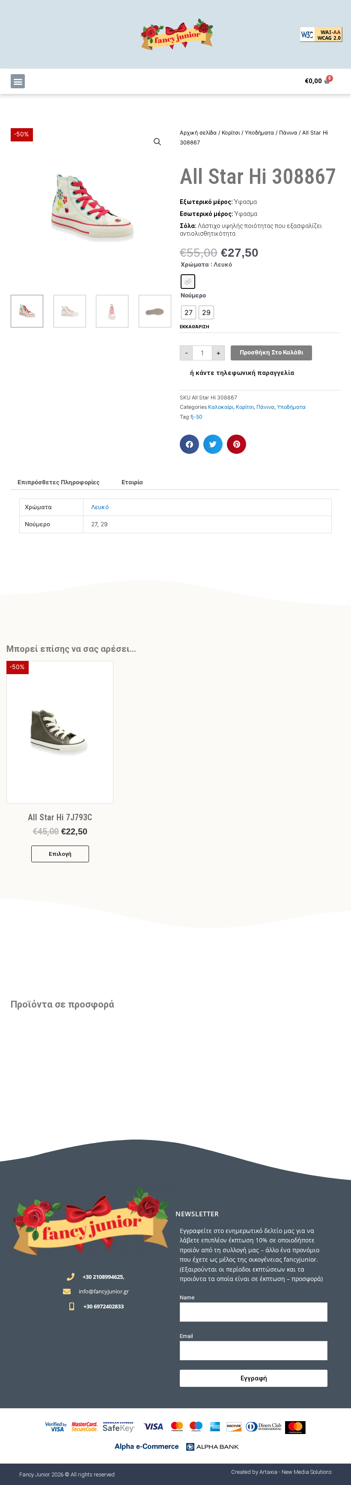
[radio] (187, 281)
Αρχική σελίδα (198, 132)
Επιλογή (60, 853)
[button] (18, 81)
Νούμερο (193, 295)
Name (187, 1297)
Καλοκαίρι (220, 407)
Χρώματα (195, 264)
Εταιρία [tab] (132, 482)
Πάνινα (288, 132)
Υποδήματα (259, 132)
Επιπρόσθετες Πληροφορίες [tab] (59, 482)
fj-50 (196, 417)
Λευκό (100, 507)
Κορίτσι (231, 132)
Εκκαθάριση (194, 326)
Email (186, 1335)
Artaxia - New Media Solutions (295, 1472)
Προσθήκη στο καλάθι (271, 352)
